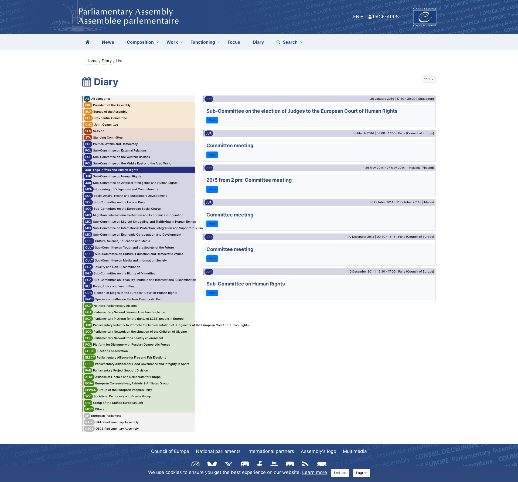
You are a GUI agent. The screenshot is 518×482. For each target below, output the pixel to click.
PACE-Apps (386, 16)
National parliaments (218, 451)
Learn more (314, 472)
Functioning (202, 42)
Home (92, 60)
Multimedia (355, 451)
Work (172, 42)
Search (290, 42)
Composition (140, 42)
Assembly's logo (318, 451)
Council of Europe (170, 451)
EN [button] (356, 16)
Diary (107, 60)
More (212, 120)
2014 (427, 79)
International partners (270, 451)
